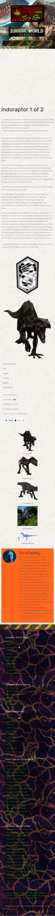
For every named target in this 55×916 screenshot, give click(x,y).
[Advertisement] (27, 77)
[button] (27, 42)
